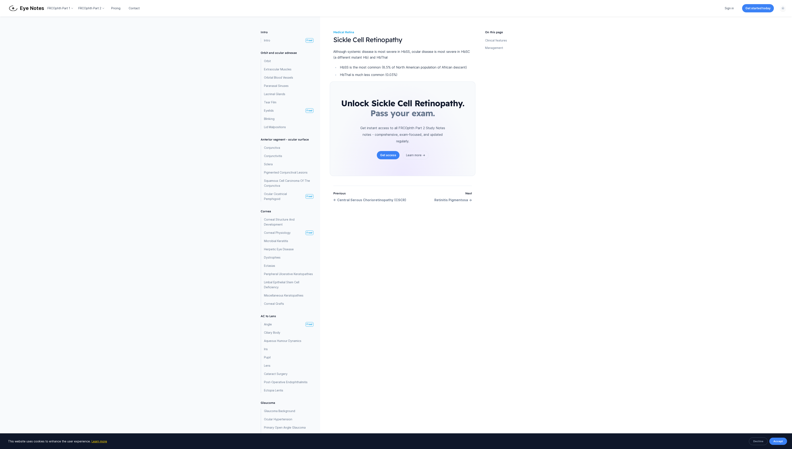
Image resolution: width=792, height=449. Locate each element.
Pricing (115, 8)
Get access (388, 155)
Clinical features (496, 40)
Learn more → (415, 155)
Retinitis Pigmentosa (453, 200)
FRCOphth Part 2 (89, 8)
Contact (134, 8)
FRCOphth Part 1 (58, 8)
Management (494, 48)
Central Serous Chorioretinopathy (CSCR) (369, 200)
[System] (782, 8)
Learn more (99, 441)
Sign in (729, 8)
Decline (758, 441)
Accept (778, 441)
